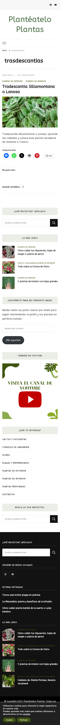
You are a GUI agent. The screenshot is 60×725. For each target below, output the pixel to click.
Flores (6, 455)
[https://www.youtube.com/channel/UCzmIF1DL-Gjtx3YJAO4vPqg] (5, 574)
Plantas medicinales (14, 486)
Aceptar (9, 720)
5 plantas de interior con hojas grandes (38, 281)
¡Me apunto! (13, 340)
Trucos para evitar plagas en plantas (21, 595)
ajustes (26, 714)
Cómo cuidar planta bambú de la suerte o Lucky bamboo (26, 610)
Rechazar (24, 720)
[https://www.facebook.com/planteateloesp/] (13, 574)
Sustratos (8, 494)
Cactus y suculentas (27, 263)
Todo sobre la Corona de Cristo (33, 266)
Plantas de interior (36, 81)
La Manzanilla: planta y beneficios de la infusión (27, 601)
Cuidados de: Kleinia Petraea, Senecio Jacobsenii (37, 682)
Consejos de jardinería (15, 447)
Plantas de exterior (12, 81)
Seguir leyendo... (12, 187)
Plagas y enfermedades (15, 463)
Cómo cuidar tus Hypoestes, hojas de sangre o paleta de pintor (37, 252)
